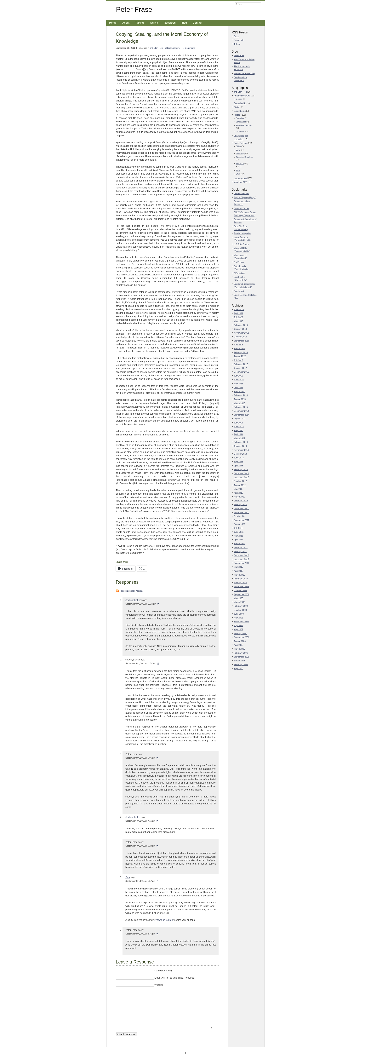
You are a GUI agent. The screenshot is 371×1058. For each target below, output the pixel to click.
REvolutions (239, 273)
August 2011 (239, 524)
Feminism (240, 118)
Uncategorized (241, 178)
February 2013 (241, 469)
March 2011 (239, 543)
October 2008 (240, 610)
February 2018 (241, 352)
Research (170, 22)
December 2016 (241, 372)
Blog (184, 22)
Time (238, 170)
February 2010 (241, 579)
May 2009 (238, 598)
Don (127, 877)
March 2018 (239, 348)
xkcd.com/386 (240, 182)
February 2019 (241, 325)
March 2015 (239, 403)
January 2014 (240, 446)
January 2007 (240, 633)
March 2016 (239, 391)
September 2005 (241, 657)
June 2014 (239, 426)
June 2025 (239, 309)
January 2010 (240, 582)
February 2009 (241, 606)
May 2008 (238, 618)
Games (239, 99)
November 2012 (241, 477)
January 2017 (240, 368)
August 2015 (240, 399)
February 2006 (241, 653)
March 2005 (239, 660)
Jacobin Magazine (242, 233)
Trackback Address (134, 591)
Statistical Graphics (244, 157)
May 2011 (238, 536)
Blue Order (239, 55)
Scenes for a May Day (244, 73)
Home (113, 22)
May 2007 (238, 629)
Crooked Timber (241, 208)
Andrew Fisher (133, 600)
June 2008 (239, 614)
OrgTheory (239, 262)
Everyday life (240, 103)
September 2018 (241, 341)
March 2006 (239, 649)
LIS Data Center (241, 244)
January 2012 (240, 504)
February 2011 (241, 547)
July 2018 (238, 344)
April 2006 (238, 645)
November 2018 (241, 333)
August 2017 (240, 356)
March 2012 (239, 497)
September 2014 (241, 415)
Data (238, 150)
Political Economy (172, 48)
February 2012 (241, 500)
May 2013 (238, 461)
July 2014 (238, 423)
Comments (239, 40)
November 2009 (241, 586)
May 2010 (238, 567)
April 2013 (238, 465)
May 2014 (238, 430)
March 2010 (239, 575)
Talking (139, 22)
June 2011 (238, 532)
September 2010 (241, 563)
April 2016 (238, 387)
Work (238, 174)
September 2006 (241, 637)
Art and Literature (242, 96)
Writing (154, 22)
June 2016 (239, 379)
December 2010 (241, 555)
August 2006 (240, 641)
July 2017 (238, 360)
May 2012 (238, 489)
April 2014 (238, 434)
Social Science (241, 143)
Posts (236, 36)
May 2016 (238, 383)
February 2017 (241, 364)
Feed (122, 591)
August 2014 (240, 418)
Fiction (237, 107)
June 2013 (239, 458)
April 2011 (238, 539)
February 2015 (241, 407)
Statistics (240, 163)
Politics (237, 115)
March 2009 (239, 602)
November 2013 (241, 450)
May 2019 (238, 321)
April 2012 (238, 493)
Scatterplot (239, 291)
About (125, 22)
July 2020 (238, 317)
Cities (238, 146)
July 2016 (238, 376)
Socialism (240, 132)
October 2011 (240, 516)
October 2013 (240, 454)
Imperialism (241, 122)
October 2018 (240, 337)
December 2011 (241, 508)
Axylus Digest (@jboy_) (245, 197)
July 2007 (238, 625)
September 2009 (241, 594)
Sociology (240, 153)
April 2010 (238, 571)
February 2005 (241, 664)
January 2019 (240, 329)
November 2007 (241, 621)
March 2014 (239, 438)
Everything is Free (163, 920)
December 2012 (241, 473)
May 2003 (238, 668)
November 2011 (241, 512)
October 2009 (240, 590)
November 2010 (241, 559)
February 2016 (241, 395)
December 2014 (241, 411)
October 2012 (240, 481)
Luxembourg (240, 111)
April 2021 (238, 313)
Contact (197, 22)
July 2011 (238, 528)
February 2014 (241, 442)
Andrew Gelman (241, 193)
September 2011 (241, 520)
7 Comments (189, 48)
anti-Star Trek (156, 48)
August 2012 (240, 485)
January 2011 (240, 551)
